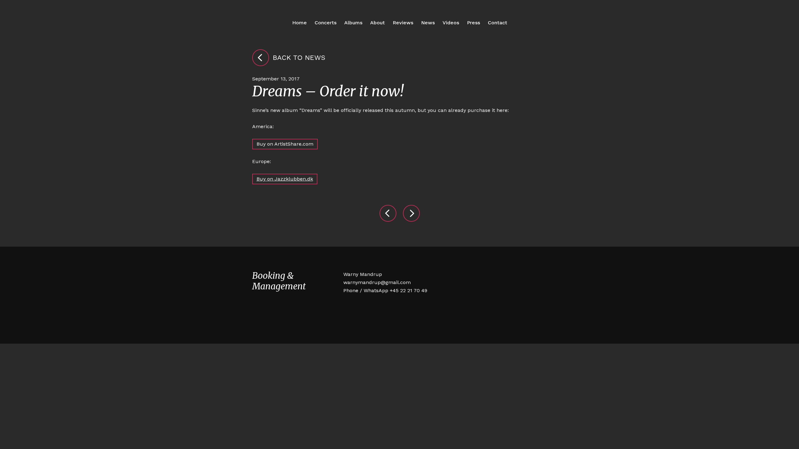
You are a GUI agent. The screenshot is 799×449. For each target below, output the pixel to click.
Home (299, 23)
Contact (497, 23)
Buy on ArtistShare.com (285, 144)
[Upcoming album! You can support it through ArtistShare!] (411, 213)
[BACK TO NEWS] (260, 57)
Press (473, 23)
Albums (353, 23)
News (428, 23)
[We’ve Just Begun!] (388, 213)
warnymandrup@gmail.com (377, 282)
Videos (451, 23)
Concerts (325, 23)
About (377, 23)
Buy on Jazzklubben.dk (285, 179)
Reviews (403, 23)
